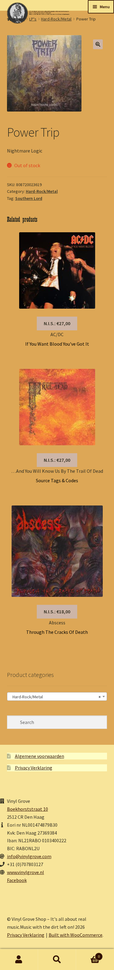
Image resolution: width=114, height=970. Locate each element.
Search (57, 959)
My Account (19, 959)
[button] (98, 44)
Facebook (17, 880)
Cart (88, 954)
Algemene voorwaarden (39, 756)
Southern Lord (28, 198)
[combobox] (57, 696)
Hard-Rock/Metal (42, 191)
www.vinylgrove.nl (25, 872)
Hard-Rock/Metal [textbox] (55, 697)
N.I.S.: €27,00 (57, 323)
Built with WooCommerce (75, 935)
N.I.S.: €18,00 (57, 611)
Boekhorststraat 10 (27, 809)
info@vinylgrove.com (29, 856)
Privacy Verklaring (33, 768)
